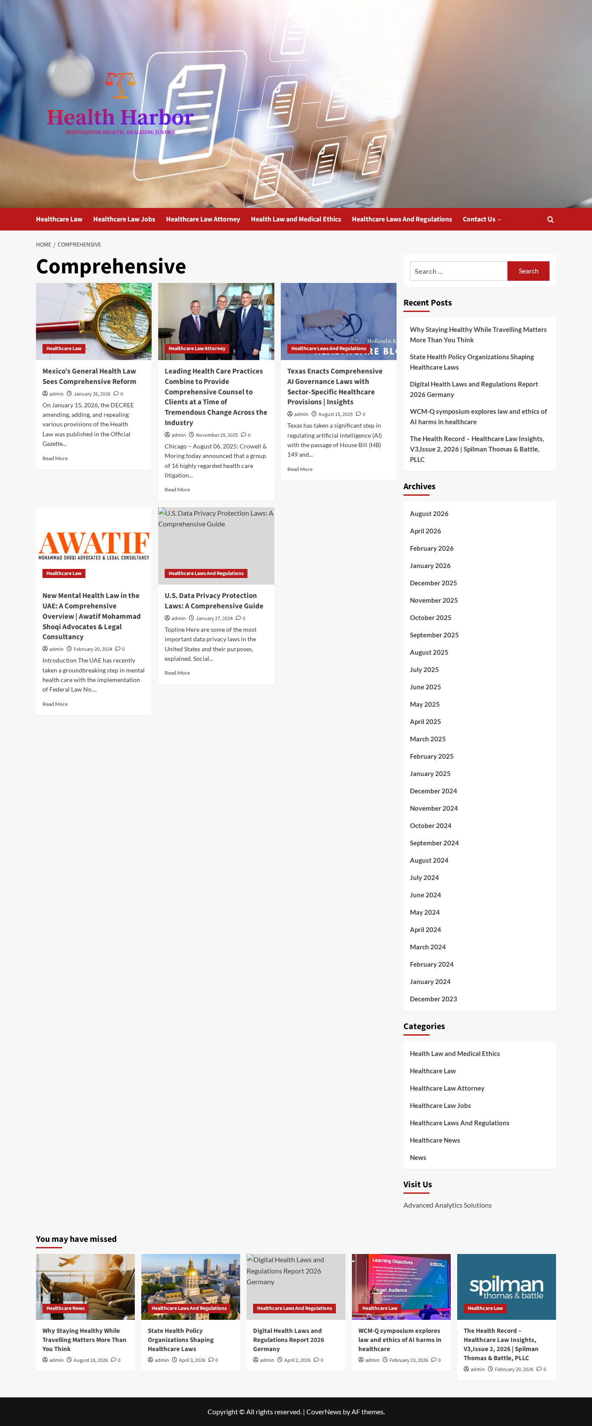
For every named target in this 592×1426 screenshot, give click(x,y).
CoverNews (324, 1411)
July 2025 (424, 669)
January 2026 (430, 565)
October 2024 (431, 825)
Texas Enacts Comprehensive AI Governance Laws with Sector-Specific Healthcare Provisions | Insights (335, 386)
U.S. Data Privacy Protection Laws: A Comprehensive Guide (214, 601)
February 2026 (432, 548)
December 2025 (433, 583)
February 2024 (432, 964)
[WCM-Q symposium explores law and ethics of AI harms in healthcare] (401, 1287)
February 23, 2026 (409, 1360)
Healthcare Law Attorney (203, 219)
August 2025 (429, 652)
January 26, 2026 (92, 394)
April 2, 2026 (297, 1360)
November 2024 (434, 808)
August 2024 (429, 860)
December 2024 (433, 791)
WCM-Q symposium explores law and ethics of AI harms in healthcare (478, 416)
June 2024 (425, 895)
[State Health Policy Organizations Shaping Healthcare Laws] (190, 1287)
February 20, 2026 (514, 1369)
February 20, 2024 (93, 649)
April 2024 (425, 929)
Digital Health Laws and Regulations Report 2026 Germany (474, 389)
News (418, 1157)
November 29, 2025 (217, 435)
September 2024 (434, 843)
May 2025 (425, 704)
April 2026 (425, 531)
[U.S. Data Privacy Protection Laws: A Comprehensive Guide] (216, 546)
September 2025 (434, 635)
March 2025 (428, 739)
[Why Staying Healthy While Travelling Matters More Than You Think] (85, 1287)
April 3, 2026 (192, 1360)
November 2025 (434, 600)
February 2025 (432, 756)
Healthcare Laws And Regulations (402, 219)
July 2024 (424, 877)
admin (56, 394)
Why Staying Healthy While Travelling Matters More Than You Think (478, 334)
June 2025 (425, 687)
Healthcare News (435, 1140)
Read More (55, 458)
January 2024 (430, 981)
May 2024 (425, 912)
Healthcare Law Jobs (124, 219)
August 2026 (429, 513)
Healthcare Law (59, 219)
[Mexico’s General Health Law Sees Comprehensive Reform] (94, 321)
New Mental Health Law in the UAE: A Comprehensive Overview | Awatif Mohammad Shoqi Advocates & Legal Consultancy (91, 616)
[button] (550, 219)
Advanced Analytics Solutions (447, 1205)
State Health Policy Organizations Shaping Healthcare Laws (472, 362)
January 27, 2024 (214, 618)
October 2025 (431, 617)
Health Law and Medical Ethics (296, 219)
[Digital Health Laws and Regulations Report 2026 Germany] (296, 1287)
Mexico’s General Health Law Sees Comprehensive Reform (89, 376)
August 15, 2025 (336, 414)
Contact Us (479, 219)
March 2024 (428, 947)
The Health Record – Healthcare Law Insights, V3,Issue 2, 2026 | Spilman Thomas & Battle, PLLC (477, 449)
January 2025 (430, 773)
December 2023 (433, 999)
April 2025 (425, 721)
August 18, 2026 (91, 1360)
